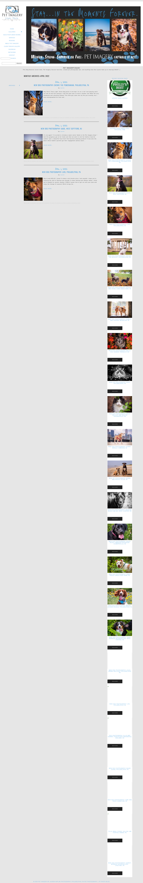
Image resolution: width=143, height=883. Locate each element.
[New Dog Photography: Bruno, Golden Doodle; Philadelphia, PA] (119, 596)
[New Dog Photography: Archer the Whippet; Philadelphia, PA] (119, 246)
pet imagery (60, 117)
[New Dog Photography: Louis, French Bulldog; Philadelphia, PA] (119, 660)
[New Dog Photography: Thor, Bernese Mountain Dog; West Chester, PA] (119, 628)
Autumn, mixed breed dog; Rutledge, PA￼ (119, 129)
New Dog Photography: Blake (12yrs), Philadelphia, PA (120, 769)
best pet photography (32, 117)
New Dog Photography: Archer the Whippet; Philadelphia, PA (119, 256)
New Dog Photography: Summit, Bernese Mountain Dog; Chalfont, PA (119, 864)
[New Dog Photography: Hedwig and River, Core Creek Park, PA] (119, 278)
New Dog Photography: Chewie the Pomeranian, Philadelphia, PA (61, 85)
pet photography (66, 117)
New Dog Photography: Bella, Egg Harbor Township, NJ (120, 351)
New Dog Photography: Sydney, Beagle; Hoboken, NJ (119, 447)
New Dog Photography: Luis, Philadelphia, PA (61, 172)
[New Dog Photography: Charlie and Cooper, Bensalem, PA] (119, 309)
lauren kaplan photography (44, 117)
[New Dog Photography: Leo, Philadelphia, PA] (119, 694)
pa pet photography (54, 117)
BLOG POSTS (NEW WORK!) (11, 35)
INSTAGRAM (12, 52)
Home (12, 29)
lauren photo (44, 161)
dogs (38, 117)
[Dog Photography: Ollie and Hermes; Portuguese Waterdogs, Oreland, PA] (119, 726)
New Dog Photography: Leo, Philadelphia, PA (119, 704)
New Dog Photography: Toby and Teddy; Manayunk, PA (120, 800)
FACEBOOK (11, 49)
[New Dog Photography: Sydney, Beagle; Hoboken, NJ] (119, 437)
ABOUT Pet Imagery (12, 43)
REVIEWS (12, 40)
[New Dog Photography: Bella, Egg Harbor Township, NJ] (119, 341)
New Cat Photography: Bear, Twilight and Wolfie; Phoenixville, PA (119, 415)
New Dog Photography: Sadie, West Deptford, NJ (61, 129)
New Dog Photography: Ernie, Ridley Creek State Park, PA (120, 575)
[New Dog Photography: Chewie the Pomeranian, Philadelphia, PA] (119, 150)
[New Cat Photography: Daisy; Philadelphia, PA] (119, 373)
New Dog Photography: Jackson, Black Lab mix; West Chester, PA (120, 510)
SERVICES (12, 37)
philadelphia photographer (80, 117)
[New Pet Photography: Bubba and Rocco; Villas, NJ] (119, 469)
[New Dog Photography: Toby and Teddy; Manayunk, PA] (119, 790)
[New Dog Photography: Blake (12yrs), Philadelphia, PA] (119, 759)
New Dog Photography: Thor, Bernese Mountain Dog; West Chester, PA (120, 639)
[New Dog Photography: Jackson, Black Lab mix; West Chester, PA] (119, 500)
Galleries (12, 32)
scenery (93, 117)
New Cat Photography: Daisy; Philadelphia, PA (119, 383)
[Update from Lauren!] (119, 88)
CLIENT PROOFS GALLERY (12, 46)
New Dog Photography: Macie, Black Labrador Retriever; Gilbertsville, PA (120, 543)
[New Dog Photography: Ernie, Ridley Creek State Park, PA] (119, 564)
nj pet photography (51, 161)
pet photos (72, 117)
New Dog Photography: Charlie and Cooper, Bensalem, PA (119, 319)
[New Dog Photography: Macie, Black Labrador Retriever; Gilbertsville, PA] (119, 532)
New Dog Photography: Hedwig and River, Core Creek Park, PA (119, 288)
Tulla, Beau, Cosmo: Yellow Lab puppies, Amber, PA (119, 832)
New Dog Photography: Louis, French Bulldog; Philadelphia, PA (119, 671)
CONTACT (12, 55)
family (40, 161)
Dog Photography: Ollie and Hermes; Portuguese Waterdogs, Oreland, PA (120, 737)
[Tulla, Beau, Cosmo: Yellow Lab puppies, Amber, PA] (119, 822)
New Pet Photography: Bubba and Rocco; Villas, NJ (120, 479)
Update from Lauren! (120, 98)
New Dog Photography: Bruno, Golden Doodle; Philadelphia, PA (119, 606)
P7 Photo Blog (104, 881)
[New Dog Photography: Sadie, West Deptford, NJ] (119, 183)
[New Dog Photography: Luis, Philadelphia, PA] (119, 215)
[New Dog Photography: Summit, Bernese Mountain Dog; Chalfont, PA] (119, 853)
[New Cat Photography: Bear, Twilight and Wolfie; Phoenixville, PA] (119, 404)
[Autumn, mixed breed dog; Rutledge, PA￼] (119, 119)
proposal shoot (89, 117)
